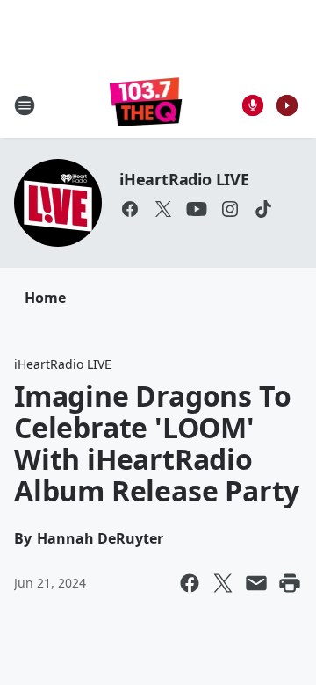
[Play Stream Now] (287, 105)
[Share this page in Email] (256, 583)
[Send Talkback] (252, 105)
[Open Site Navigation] (24, 105)
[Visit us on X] (163, 209)
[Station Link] (146, 104)
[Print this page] (289, 583)
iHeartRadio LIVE (184, 179)
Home (45, 297)
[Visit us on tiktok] (263, 209)
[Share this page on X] (223, 583)
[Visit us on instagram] (230, 209)
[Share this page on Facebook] (189, 583)
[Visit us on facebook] (129, 209)
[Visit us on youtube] (196, 209)
